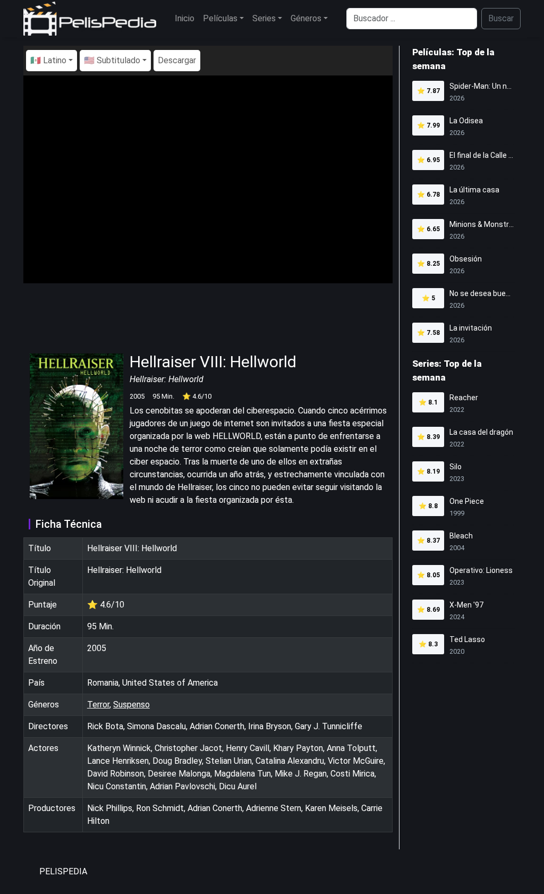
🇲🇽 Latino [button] (48, 60)
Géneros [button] (306, 18)
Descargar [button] (177, 60)
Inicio (184, 18)
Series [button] (264, 18)
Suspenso (131, 704)
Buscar (501, 18)
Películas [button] (220, 18)
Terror (98, 704)
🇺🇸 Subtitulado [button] (112, 60)
